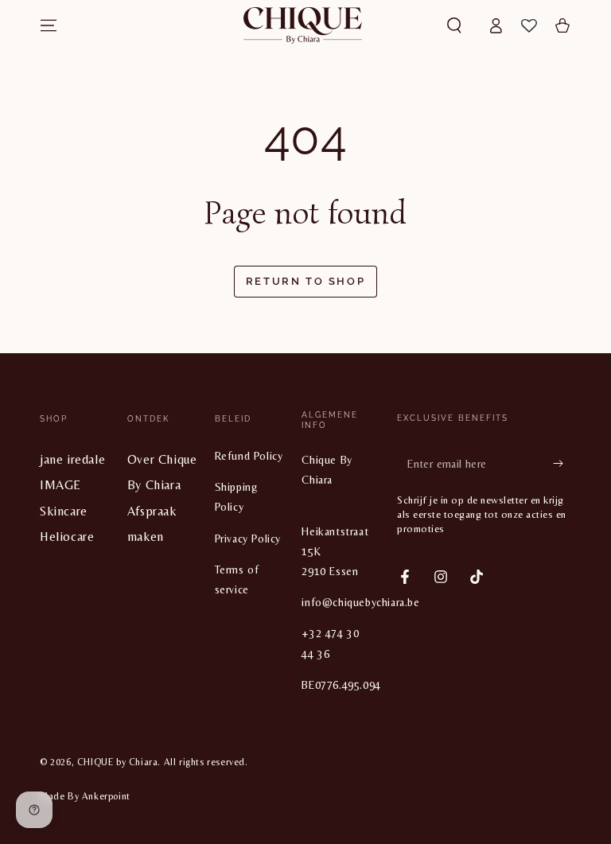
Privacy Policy (248, 538)
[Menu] (48, 25)
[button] (454, 25)
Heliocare (67, 536)
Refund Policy (249, 455)
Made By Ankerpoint (85, 796)
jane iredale (72, 459)
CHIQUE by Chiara (117, 762)
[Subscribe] (562, 462)
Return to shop (305, 281)
